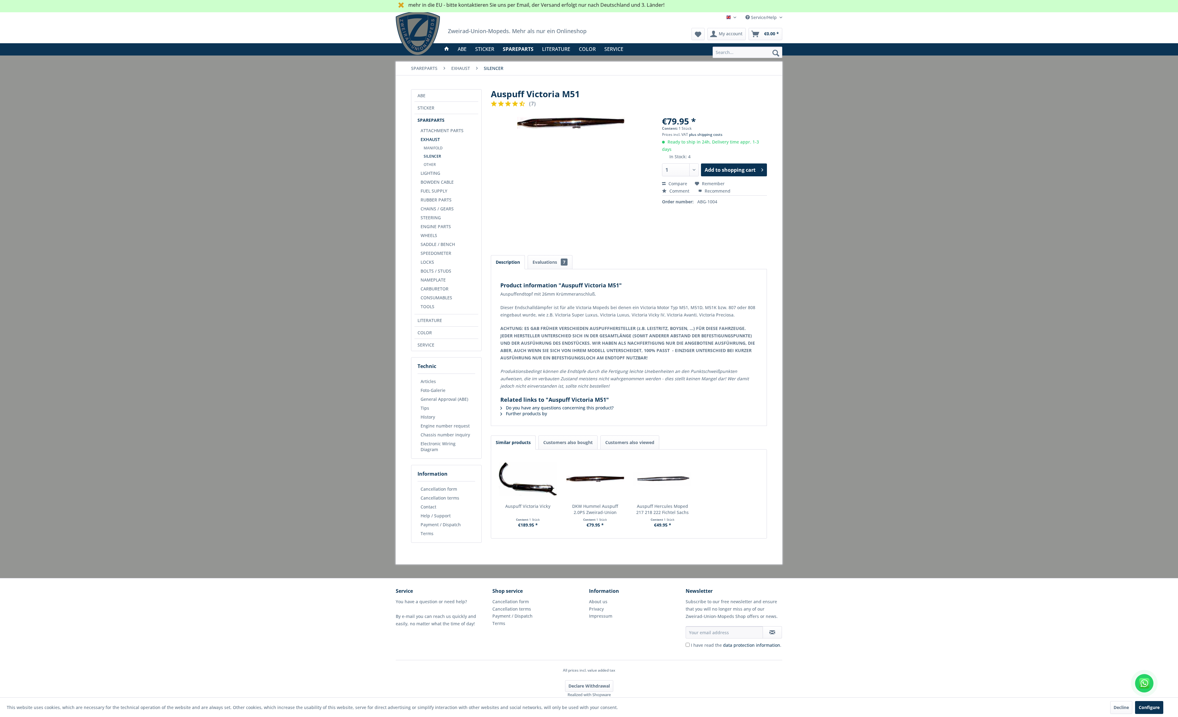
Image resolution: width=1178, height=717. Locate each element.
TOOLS (427, 306)
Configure (1149, 707)
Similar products (513, 442)
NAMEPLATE (433, 280)
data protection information (751, 645)
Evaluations (549, 262)
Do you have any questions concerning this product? (559, 408)
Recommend (716, 191)
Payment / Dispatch (441, 524)
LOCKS (427, 262)
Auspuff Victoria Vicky (527, 506)
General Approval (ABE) (444, 399)
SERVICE (426, 345)
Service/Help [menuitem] (764, 17)
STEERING (431, 217)
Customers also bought (568, 442)
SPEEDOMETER (436, 253)
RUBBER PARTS (436, 200)
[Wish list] (698, 34)
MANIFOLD (433, 148)
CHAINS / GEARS (437, 209)
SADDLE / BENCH (438, 244)
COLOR (425, 332)
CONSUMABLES (436, 298)
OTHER (430, 164)
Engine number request (445, 426)
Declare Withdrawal (589, 686)
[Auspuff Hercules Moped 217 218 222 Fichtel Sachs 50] (662, 478)
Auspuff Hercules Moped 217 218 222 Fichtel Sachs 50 (662, 509)
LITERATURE (430, 320)
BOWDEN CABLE (437, 182)
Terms (427, 533)
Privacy (596, 609)
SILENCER (432, 156)
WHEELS (429, 235)
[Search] (775, 53)
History (428, 417)
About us (598, 601)
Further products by (526, 413)
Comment (679, 191)
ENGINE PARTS (436, 226)
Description (508, 262)
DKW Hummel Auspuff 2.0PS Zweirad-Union (595, 509)
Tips (425, 408)
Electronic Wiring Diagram (438, 446)
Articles (428, 381)
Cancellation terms (440, 498)
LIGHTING (430, 173)
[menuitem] (747, 52)
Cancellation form (439, 489)
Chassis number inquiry (445, 435)
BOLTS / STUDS (436, 271)
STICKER (426, 108)
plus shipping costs (705, 134)
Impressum (600, 616)
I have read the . (736, 645)
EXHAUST (430, 139)
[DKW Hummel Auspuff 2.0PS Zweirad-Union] (595, 478)
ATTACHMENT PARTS (442, 130)
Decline (1121, 707)
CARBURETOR (434, 289)
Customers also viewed (629, 442)
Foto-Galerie (433, 390)
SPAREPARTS (431, 120)
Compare (677, 183)
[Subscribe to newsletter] (772, 632)
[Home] (446, 49)
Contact (428, 507)
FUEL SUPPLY (434, 191)
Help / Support (436, 516)
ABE (421, 95)
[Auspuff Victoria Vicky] (528, 478)
